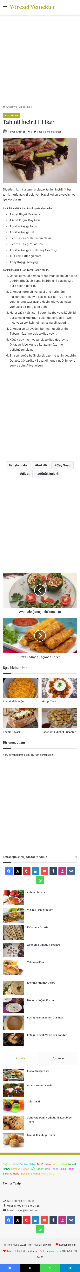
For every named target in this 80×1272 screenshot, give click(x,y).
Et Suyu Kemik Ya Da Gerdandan (47, 1035)
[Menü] (5, 9)
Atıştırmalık (25, 106)
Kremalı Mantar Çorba (41, 983)
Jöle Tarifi (33, 1102)
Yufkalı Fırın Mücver (40, 910)
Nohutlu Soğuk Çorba (40, 1000)
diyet (26, 474)
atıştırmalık (19, 465)
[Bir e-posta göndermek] (24, 131)
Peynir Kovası (11, 732)
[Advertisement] (40, 61)
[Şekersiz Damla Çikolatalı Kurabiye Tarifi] (13, 1123)
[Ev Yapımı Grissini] (13, 932)
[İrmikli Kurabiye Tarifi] (13, 1140)
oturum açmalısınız (41, 754)
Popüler (21, 1058)
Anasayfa (11, 106)
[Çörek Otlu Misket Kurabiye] (59, 718)
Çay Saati (63, 465)
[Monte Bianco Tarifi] (13, 1090)
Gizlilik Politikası (27, 1250)
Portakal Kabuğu (13, 701)
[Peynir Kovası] (20, 718)
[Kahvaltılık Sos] (13, 897)
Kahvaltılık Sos (36, 892)
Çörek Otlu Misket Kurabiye (59, 732)
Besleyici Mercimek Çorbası (45, 1018)
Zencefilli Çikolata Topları (43, 945)
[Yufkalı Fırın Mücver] (13, 915)
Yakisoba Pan (35, 962)
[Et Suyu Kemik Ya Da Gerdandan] (13, 1039)
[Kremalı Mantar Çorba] (13, 988)
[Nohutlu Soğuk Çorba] (13, 1005)
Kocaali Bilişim (67, 1244)
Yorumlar (58, 1058)
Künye (10, 1250)
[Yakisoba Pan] (13, 967)
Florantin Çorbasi (38, 1071)
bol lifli (42, 465)
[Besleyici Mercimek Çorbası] (13, 1023)
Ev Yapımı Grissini (38, 927)
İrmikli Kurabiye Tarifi (41, 1135)
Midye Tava (49, 701)
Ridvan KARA (15, 131)
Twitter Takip (12, 1183)
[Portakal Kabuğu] (20, 688)
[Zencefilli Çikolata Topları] (13, 950)
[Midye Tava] (59, 688)
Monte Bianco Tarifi (39, 1085)
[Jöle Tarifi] (13, 1106)
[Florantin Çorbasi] (13, 1075)
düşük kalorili (49, 474)
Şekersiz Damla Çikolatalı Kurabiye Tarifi (49, 1120)
